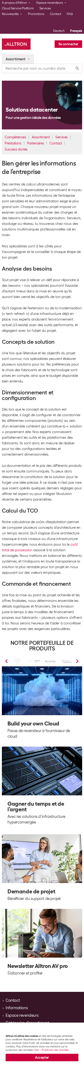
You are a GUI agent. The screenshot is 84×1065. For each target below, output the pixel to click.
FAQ (70, 14)
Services (45, 8)
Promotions (36, 14)
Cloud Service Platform (18, 8)
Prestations (13, 143)
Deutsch (59, 31)
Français (76, 31)
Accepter (42, 1057)
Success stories (16, 149)
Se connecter (68, 44)
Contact (55, 14)
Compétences (15, 137)
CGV (36, 1050)
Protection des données (55, 1050)
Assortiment (41, 137)
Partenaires (35, 143)
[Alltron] (16, 44)
